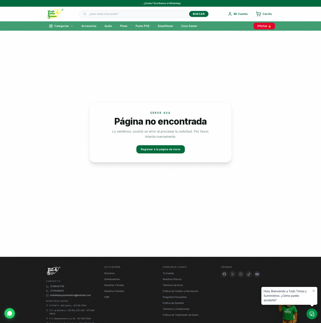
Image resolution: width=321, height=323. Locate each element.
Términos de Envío (173, 285)
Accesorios (89, 26)
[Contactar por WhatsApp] (9, 313)
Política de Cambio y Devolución (180, 291)
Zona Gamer (189, 26)
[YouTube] (257, 274)
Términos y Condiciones (176, 309)
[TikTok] (249, 274)
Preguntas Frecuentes (175, 297)
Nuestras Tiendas (114, 285)
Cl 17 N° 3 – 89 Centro (60, 305)
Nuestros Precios (172, 279)
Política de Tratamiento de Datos (181, 315)
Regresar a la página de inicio (160, 149)
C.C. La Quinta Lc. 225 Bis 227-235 (67, 310)
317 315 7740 (80, 305)
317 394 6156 (84, 318)
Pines (123, 26)
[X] (232, 274)
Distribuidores (112, 279)
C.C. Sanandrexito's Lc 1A (62, 318)
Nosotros (109, 273)
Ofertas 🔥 (264, 26)
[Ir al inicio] (55, 14)
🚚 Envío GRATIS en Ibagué (160, 3)
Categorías (61, 26)
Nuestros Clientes (114, 291)
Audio (108, 26)
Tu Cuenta (168, 273)
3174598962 (57, 290)
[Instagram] (240, 274)
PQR (106, 297)
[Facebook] (224, 274)
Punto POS (143, 26)
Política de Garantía (173, 303)
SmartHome (165, 26)
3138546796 (57, 286)
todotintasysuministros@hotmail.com (70, 295)
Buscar (199, 13)
